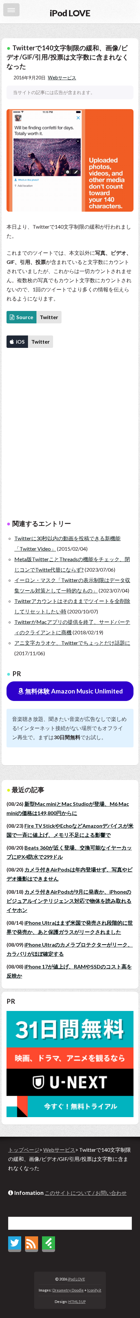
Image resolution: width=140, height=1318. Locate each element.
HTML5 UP (77, 1301)
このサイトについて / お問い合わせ (86, 1193)
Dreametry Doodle (68, 1290)
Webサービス (62, 77)
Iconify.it (94, 1290)
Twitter (49, 317)
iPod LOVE (76, 1279)
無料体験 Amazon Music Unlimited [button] (73, 691)
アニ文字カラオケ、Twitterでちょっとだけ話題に (72, 643)
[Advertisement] (70, 438)
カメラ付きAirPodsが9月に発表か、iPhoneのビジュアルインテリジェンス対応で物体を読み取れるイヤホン (69, 900)
